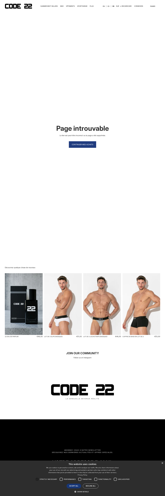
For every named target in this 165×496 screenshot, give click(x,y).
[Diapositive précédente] (8, 304)
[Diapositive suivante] (39, 304)
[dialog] (82, 478)
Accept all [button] (73, 486)
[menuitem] (92, 6)
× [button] (162, 463)
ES (108, 6)
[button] (82, 491)
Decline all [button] (91, 486)
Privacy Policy (82, 475)
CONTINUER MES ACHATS (82, 144)
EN (104, 6)
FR (113, 6)
